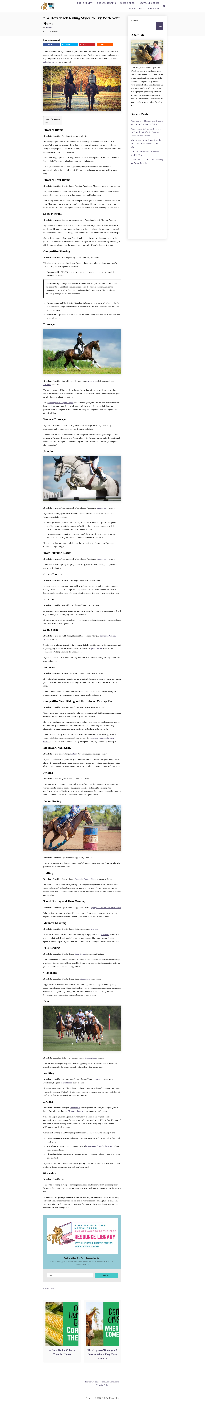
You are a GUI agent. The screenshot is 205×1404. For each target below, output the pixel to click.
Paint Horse (80, 954)
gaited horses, (97, 648)
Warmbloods (66, 1083)
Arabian (73, 754)
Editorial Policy (102, 1385)
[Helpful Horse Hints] (49, 6)
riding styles (48, 62)
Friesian (96, 1079)
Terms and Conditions (109, 1382)
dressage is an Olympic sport (60, 402)
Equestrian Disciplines (49, 1288)
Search (134, 20)
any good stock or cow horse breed (106, 907)
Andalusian (92, 381)
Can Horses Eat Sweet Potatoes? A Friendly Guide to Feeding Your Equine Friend (147, 132)
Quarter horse (102, 508)
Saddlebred (75, 1107)
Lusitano (47, 384)
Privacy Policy (91, 1382)
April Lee (49, 27)
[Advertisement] (147, 201)
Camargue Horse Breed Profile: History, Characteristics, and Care (146, 143)
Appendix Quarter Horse (85, 879)
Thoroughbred (91, 1058)
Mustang (94, 929)
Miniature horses (75, 1111)
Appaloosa (85, 979)
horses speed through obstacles (98, 1146)
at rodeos (105, 934)
